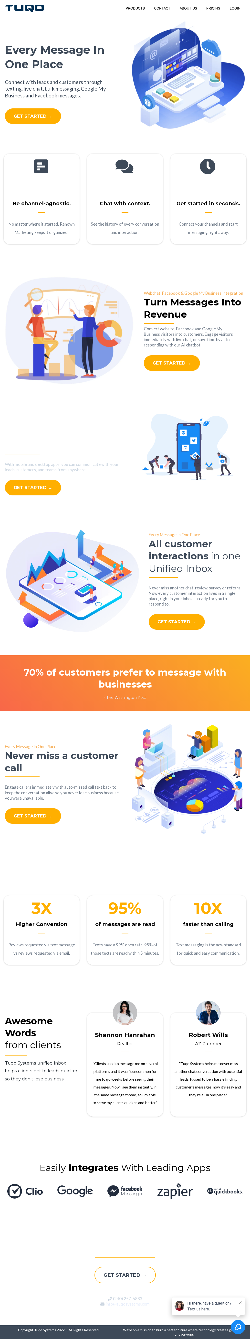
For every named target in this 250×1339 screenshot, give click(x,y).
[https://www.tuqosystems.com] (24, 8)
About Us (188, 8)
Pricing (213, 8)
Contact (162, 8)
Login (235, 8)
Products (135, 8)
